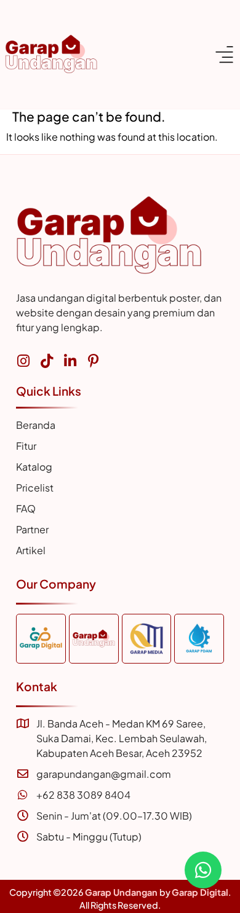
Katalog (34, 466)
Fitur (26, 445)
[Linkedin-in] (70, 361)
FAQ (26, 508)
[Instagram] (23, 361)
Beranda (35, 424)
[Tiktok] (46, 361)
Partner (32, 529)
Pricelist (35, 487)
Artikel (31, 550)
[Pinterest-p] (93, 361)
